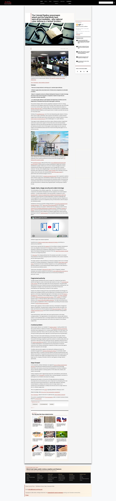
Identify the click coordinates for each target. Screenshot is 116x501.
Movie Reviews (71, 477)
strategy (59, 297)
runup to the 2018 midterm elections (46, 300)
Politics (28, 478)
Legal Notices (50, 481)
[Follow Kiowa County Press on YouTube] (87, 71)
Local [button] (45, 1)
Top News (28, 475)
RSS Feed (81, 477)
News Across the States (31, 477)
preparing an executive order (49, 176)
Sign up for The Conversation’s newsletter (50, 392)
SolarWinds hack (40, 114)
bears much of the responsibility (50, 205)
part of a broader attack (56, 172)
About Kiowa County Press (84, 478)
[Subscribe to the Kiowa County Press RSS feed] (84, 71)
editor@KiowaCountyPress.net (35, 489)
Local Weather (60, 480)
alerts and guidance (56, 309)
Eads (38, 480)
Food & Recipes (71, 475)
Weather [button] (62, 1)
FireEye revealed (52, 170)
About (70, 3)
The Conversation (49, 397)
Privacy (81, 480)
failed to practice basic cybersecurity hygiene (48, 242)
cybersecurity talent (46, 269)
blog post (35, 255)
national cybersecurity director (49, 350)
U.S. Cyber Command (62, 295)
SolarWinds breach (37, 162)
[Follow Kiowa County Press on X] (77, 71)
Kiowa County (39, 475)
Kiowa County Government (52, 477)
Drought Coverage (61, 478)
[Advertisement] (83, 111)
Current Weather (61, 475)
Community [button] (55, 1)
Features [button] (42, 3)
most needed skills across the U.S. (60, 271)
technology (35, 404)
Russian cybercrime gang (36, 108)
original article (38, 398)
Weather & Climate (61, 477)
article (45, 389)
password (47, 246)
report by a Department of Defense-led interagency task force (52, 195)
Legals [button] (56, 3)
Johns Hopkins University (44, 82)
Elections (28, 480)
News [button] (50, 1)
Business (51, 404)
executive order (34, 195)
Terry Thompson (34, 82)
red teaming (42, 375)
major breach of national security (38, 118)
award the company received (62, 251)
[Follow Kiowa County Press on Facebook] (81, 71)
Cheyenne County (40, 477)
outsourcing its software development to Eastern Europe (43, 208)
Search (81, 475)
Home (41, 1)
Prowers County (40, 478)
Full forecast (78, 34)
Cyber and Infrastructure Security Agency (44, 297)
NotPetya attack (44, 213)
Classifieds (68, 1)
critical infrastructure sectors (42, 303)
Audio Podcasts (72, 478)
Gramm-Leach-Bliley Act (38, 342)
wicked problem (53, 327)
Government (50, 475)
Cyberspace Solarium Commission (59, 328)
